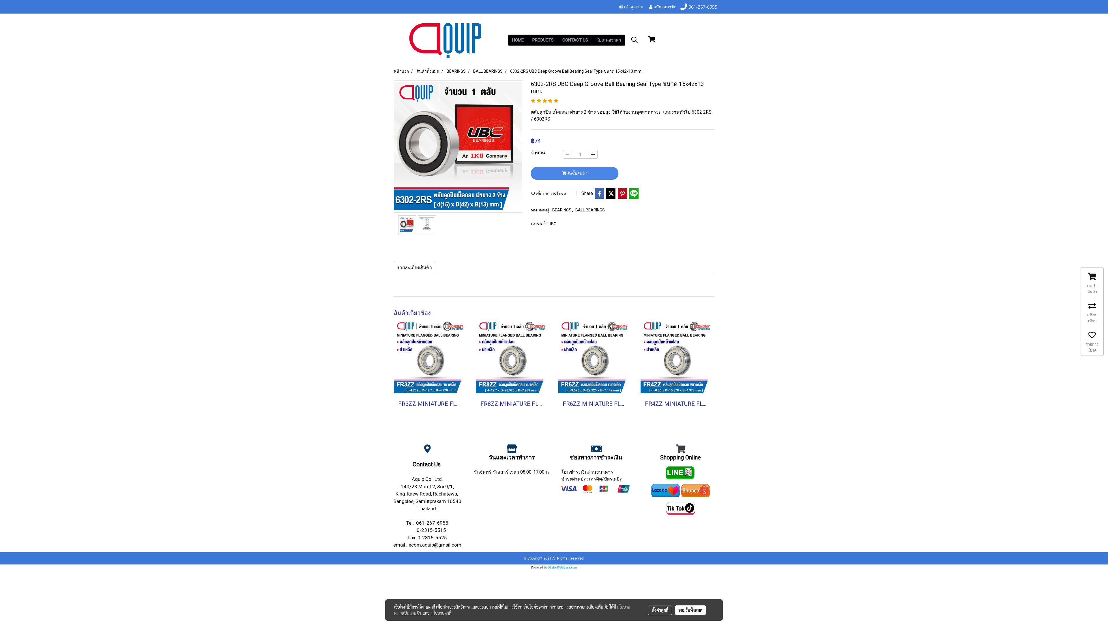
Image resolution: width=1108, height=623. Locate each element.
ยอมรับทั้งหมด (690, 610)
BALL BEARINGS (590, 210)
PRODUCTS (543, 40)
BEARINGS (562, 210)
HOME (518, 40)
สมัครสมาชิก (664, 6)
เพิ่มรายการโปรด (550, 194)
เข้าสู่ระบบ (633, 6)
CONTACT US (575, 40)
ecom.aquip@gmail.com (435, 545)
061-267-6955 (432, 523)
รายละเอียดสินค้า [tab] (414, 267)
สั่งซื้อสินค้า (576, 173)
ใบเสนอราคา (609, 40)
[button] (634, 39)
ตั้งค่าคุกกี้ (660, 610)
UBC (552, 224)
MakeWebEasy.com (562, 567)
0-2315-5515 (431, 530)
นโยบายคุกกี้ (441, 613)
